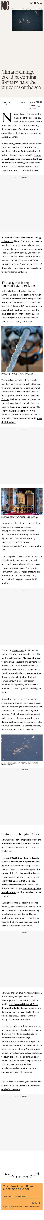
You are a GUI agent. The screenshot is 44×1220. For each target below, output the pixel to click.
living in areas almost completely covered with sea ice (21, 159)
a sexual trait (18, 650)
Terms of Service (35, 1206)
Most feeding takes (31, 888)
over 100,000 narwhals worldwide (22, 858)
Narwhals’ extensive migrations (16, 840)
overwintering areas (11, 881)
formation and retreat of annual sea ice (20, 843)
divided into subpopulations (24, 862)
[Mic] (5, 5)
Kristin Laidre (23, 1085)
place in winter (8, 892)
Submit (36, 1203)
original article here (10, 1089)
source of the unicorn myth (26, 407)
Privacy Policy (8, 1207)
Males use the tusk (32, 658)
